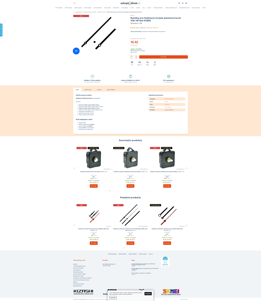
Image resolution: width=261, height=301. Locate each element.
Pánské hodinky (123, 254)
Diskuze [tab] (99, 89)
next (187, 168)
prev (74, 168)
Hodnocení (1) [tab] (88, 89)
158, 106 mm (168, 107)
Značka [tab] (111, 89)
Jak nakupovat (77, 270)
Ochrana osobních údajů (79, 274)
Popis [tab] (77, 89)
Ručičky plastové (169, 99)
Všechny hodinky (112, 254)
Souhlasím (148, 293)
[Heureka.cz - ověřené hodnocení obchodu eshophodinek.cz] (165, 262)
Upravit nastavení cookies (107, 299)
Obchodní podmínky (78, 272)
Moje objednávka (77, 286)
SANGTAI (132, 15)
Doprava (75, 282)
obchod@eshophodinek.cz (109, 264)
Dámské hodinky (133, 254)
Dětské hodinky (143, 254)
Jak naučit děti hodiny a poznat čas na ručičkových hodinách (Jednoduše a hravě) (143, 264)
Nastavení (113, 297)
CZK (74, 3)
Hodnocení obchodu (78, 268)
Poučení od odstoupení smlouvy (81, 280)
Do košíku (164, 57)
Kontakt (75, 264)
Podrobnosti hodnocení (152, 28)
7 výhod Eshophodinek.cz (79, 266)
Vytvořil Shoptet (184, 299)
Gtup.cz (151, 254)
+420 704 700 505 (106, 266)
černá (166, 101)
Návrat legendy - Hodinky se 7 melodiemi (141, 273)
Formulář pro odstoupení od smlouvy (82, 278)
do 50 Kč (167, 104)
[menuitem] (59, 7)
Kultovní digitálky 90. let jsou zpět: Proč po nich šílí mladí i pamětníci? (145, 269)
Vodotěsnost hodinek (78, 284)
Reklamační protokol (78, 276)
